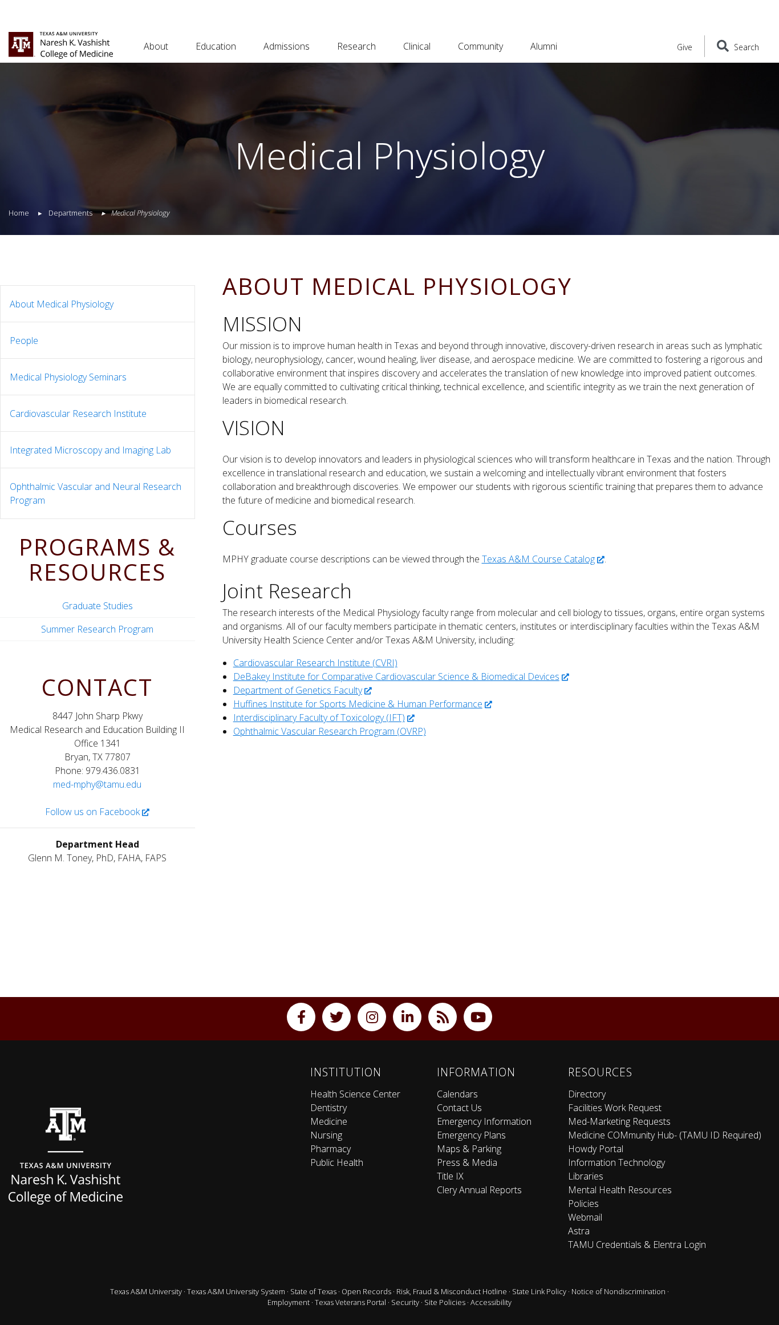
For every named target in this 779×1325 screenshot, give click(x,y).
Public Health (336, 1162)
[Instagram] (372, 1017)
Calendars (457, 1094)
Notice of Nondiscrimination (618, 1291)
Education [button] (216, 46)
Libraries (585, 1176)
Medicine (328, 1121)
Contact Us (459, 1107)
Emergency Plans (471, 1135)
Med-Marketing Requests (619, 1121)
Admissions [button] (286, 46)
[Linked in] (407, 1017)
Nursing (326, 1135)
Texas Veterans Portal (350, 1302)
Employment (288, 1302)
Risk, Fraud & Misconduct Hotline (451, 1291)
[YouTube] (478, 1017)
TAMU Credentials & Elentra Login (637, 1244)
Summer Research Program (97, 629)
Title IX (450, 1176)
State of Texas (313, 1291)
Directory (587, 1094)
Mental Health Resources (620, 1190)
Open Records (366, 1291)
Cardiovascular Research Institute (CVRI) (315, 663)
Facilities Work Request (615, 1107)
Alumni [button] (543, 46)
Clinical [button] (417, 46)
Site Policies (444, 1302)
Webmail (585, 1217)
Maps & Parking (469, 1148)
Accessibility (491, 1302)
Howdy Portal (595, 1148)
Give (684, 47)
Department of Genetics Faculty (297, 690)
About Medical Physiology (61, 304)
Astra (579, 1231)
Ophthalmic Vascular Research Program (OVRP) (329, 731)
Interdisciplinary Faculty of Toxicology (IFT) (319, 717)
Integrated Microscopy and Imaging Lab (90, 450)
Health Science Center (355, 1094)
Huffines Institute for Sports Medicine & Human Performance (357, 704)
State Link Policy (539, 1291)
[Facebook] (301, 1017)
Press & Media (467, 1162)
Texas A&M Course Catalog (538, 559)
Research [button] (356, 46)
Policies (583, 1203)
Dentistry (328, 1107)
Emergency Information (484, 1121)
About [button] (156, 46)
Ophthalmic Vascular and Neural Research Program (95, 493)
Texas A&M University (146, 1291)
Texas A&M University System (236, 1291)
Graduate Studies (97, 605)
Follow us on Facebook (92, 811)
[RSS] (442, 1017)
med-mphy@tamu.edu (97, 784)
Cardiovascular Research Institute (78, 413)
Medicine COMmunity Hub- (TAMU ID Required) (664, 1135)
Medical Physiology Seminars (68, 377)
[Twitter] (336, 1017)
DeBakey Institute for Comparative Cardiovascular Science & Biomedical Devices (396, 676)
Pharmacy (330, 1148)
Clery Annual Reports (479, 1190)
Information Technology (616, 1162)
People (24, 340)
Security (405, 1302)
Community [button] (480, 46)
